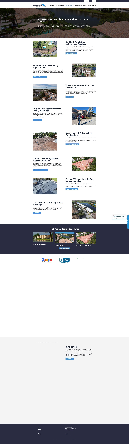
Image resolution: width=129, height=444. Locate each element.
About (81, 1)
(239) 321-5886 (67, 430)
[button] (39, 429)
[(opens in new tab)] (47, 260)
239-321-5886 (75, 1)
